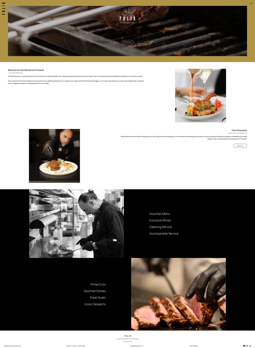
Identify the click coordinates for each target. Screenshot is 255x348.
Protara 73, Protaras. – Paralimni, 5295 (75, 346)
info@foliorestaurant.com (137, 346)
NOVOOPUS (136, 338)
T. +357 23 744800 (193, 346)
